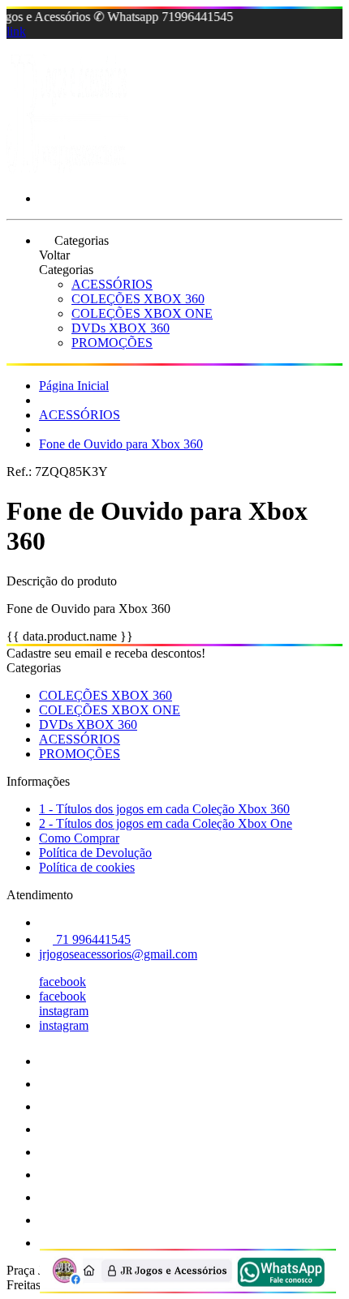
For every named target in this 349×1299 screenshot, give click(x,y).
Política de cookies (87, 867)
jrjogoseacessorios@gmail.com (118, 954)
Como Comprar (79, 838)
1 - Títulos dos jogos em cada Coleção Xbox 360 (164, 809)
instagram (63, 1011)
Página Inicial (74, 385)
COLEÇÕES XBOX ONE (142, 313)
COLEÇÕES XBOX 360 (138, 299)
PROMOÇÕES (112, 342)
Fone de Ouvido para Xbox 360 (121, 444)
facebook (62, 981)
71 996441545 (92, 939)
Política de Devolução (95, 853)
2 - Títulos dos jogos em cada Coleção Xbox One (165, 823)
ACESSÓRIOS (112, 284)
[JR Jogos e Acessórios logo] (67, 171)
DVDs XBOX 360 (120, 328)
